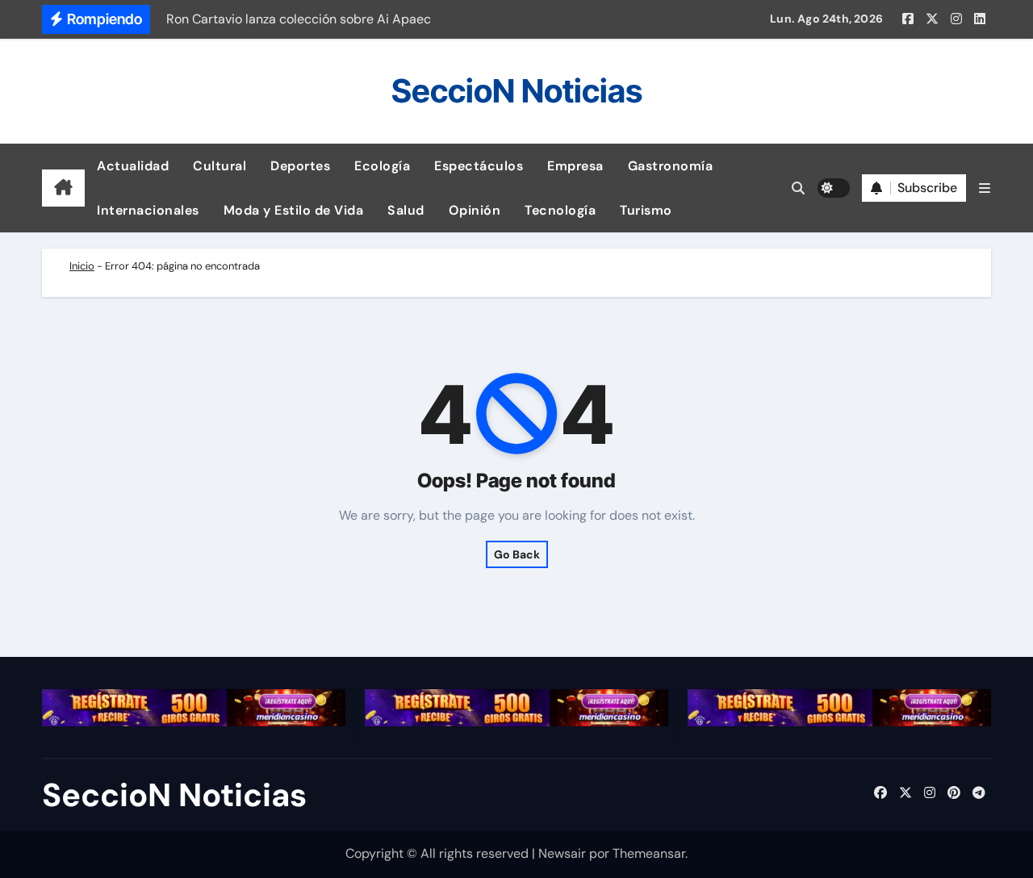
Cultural (219, 165)
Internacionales (148, 210)
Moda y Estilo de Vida (294, 210)
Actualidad (133, 165)
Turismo (646, 210)
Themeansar (649, 853)
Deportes (300, 165)
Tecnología (560, 210)
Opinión (475, 210)
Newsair (562, 853)
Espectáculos (478, 165)
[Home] (63, 188)
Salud (405, 210)
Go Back (517, 554)
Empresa (575, 165)
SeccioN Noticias (516, 91)
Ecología (382, 165)
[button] (984, 188)
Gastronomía (670, 165)
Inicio (81, 266)
